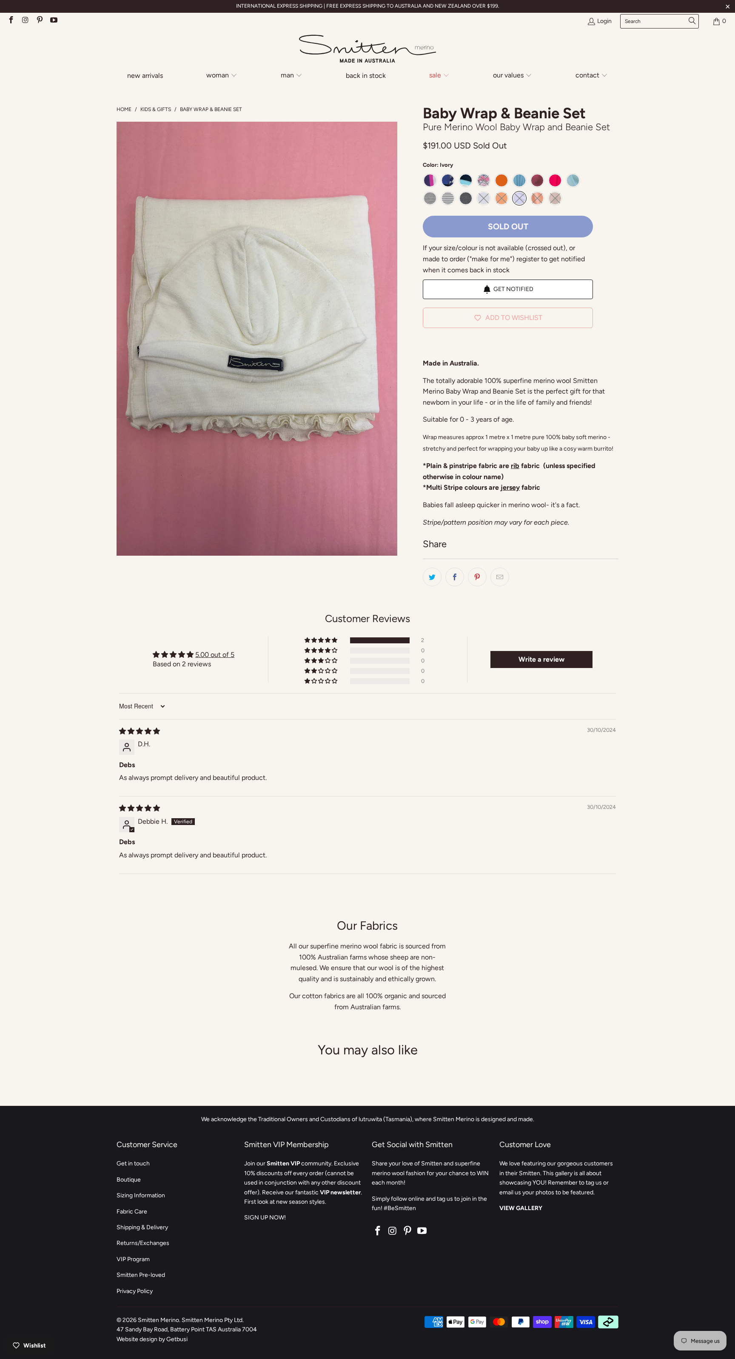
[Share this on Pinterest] (477, 577)
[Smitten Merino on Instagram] (25, 21)
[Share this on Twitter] (432, 577)
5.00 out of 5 (214, 655)
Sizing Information (141, 1195)
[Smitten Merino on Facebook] (10, 21)
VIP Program (133, 1259)
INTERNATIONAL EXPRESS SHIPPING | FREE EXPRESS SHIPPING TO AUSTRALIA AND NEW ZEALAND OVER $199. (367, 6)
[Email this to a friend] (499, 577)
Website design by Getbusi (152, 1339)
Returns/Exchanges (143, 1243)
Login (604, 21)
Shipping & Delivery (142, 1227)
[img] (139, 731)
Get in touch (133, 1163)
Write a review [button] (541, 659)
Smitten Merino (158, 1320)
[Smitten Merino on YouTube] (53, 21)
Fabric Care (132, 1211)
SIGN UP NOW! (265, 1217)
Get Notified (513, 289)
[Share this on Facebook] (454, 577)
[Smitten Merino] (367, 49)
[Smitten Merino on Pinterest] (39, 21)
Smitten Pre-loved (141, 1275)
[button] (221, 76)
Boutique (129, 1179)
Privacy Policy (135, 1291)
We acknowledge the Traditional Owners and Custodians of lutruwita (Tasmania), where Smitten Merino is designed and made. (367, 1119)
